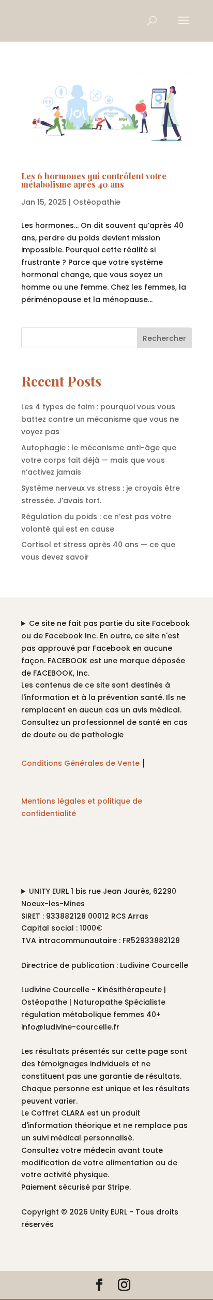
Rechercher (164, 338)
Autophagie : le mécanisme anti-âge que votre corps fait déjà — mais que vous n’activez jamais (98, 460)
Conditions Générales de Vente (80, 763)
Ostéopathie (96, 202)
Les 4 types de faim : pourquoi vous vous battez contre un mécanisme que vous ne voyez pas (100, 419)
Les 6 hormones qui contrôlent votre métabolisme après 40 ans (93, 180)
